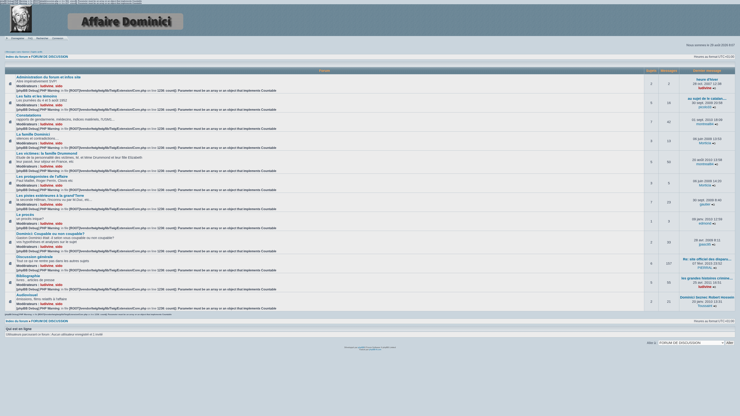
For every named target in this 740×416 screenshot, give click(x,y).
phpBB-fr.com (375, 349)
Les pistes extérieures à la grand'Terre (50, 196)
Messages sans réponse (17, 52)
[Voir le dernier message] (714, 88)
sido (58, 86)
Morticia (705, 143)
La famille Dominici (33, 134)
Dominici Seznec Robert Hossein (707, 297)
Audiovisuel (27, 295)
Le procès (25, 215)
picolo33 (705, 107)
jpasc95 (705, 244)
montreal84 (705, 124)
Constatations (28, 115)
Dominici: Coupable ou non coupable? (50, 234)
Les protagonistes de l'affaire (42, 176)
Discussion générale (34, 257)
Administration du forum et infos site (48, 77)
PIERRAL (705, 268)
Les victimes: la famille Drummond (46, 153)
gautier (705, 204)
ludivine (46, 86)
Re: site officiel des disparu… (707, 259)
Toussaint (705, 306)
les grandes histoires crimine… (707, 278)
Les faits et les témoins (36, 96)
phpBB (361, 347)
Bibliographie (28, 276)
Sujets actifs (36, 52)
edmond (705, 223)
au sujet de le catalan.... (707, 99)
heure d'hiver (707, 79)
